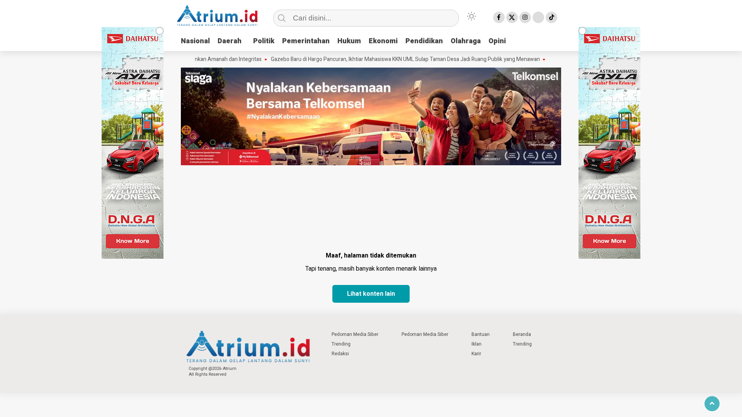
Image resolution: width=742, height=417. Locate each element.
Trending (341, 344)
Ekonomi (383, 41)
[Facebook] (499, 17)
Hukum (349, 41)
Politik (263, 41)
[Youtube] (538, 17)
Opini (497, 41)
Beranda (522, 334)
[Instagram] (525, 17)
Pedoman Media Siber (355, 334)
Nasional (195, 41)
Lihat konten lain (371, 293)
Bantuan (480, 334)
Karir (476, 353)
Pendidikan (424, 41)
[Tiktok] (551, 17)
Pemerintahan (306, 41)
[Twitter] (512, 17)
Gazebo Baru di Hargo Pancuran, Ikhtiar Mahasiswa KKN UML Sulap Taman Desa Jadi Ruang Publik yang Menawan (391, 59)
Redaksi (340, 353)
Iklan (476, 344)
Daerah (230, 41)
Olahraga (466, 41)
